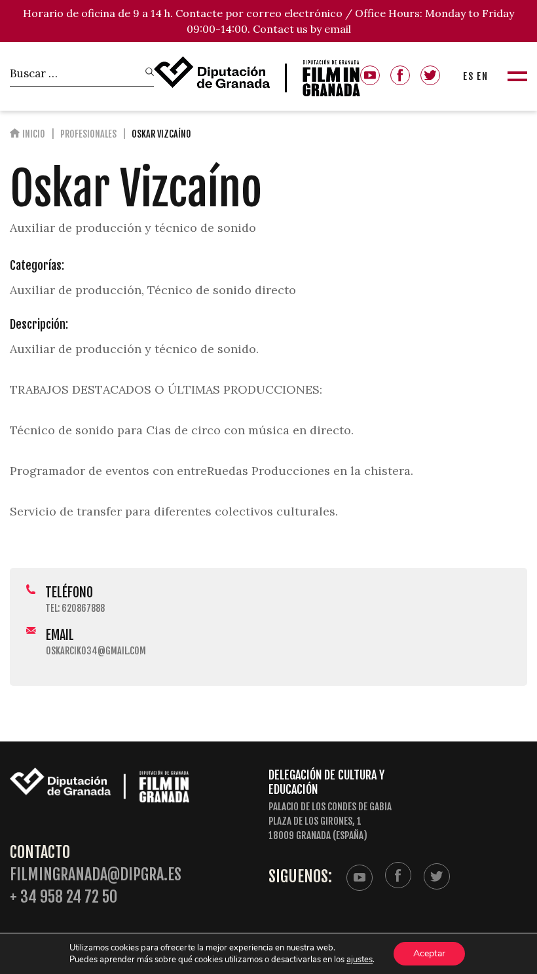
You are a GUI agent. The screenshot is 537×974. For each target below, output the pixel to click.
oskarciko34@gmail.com (96, 650)
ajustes (359, 959)
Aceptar (429, 953)
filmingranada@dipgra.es (95, 874)
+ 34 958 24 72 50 (63, 897)
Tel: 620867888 (75, 608)
